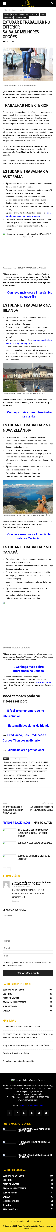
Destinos (12, 10)
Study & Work (9, 775)
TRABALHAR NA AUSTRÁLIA (27, 775)
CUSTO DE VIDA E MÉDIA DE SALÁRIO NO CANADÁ (35, 1156)
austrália (14, 759)
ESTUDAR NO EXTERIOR (39, 762)
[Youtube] (46, 1113)
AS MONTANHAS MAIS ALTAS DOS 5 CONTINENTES (34, 1130)
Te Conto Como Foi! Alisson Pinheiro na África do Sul (13, 810)
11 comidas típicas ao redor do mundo (34, 1143)
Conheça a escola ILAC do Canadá (35, 843)
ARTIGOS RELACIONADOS (16, 822)
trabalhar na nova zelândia (35, 778)
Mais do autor (43, 822)
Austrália (22, 10)
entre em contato (44, 682)
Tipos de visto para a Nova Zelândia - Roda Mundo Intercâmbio (32, 883)
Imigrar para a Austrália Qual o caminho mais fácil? (26, 1045)
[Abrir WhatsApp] (49, 1225)
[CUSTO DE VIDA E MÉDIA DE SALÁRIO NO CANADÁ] (9, 1158)
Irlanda (43, 14)
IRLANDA (27, 772)
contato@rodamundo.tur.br (32, 1105)
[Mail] (31, 1113)
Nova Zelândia (8, 17)
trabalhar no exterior (30, 782)
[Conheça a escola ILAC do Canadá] (9, 846)
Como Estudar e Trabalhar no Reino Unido (21, 1026)
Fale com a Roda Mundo (36, 1221)
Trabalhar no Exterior (21, 17)
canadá (23, 759)
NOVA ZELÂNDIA (40, 772)
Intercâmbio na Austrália (39, 765)
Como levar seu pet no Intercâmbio (18, 1061)
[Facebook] (9, 1113)
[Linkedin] (24, 1113)
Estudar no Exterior (32, 14)
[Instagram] (17, 1113)
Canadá (21, 14)
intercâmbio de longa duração (15, 765)
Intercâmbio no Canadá (12, 772)
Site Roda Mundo (17, 1221)
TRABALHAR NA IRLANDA (13, 778)
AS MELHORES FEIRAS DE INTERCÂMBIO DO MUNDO (41, 808)
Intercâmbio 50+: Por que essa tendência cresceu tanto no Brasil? (33, 833)
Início (5, 10)
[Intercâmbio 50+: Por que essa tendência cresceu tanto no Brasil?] (9, 833)
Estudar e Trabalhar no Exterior (16, 762)
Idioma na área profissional (25, 750)
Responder (16, 901)
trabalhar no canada (11, 782)
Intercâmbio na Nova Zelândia (35, 769)
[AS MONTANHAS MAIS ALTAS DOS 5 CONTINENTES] (9, 1132)
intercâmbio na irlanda (12, 769)
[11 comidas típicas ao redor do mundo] (9, 1145)
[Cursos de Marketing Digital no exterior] (9, 859)
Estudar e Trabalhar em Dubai (16, 1053)
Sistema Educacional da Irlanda (28, 725)
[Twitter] (39, 1113)
